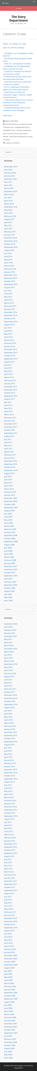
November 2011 (10, 427)
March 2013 (9, 377)
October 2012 (9, 393)
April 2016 (8, 262)
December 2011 (10, 424)
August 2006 (9, 591)
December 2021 (10, 179)
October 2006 (9, 588)
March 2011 (9, 452)
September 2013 (11, 359)
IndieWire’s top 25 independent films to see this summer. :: (16, 69)
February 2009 (10, 529)
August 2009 (9, 510)
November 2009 (10, 501)
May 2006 (8, 597)
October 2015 (9, 281)
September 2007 (11, 576)
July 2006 (8, 594)
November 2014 (10, 315)
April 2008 (8, 554)
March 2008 (9, 557)
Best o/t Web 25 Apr (14, 44)
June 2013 (8, 368)
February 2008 (10, 560)
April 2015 (8, 300)
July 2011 (8, 439)
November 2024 (10, 166)
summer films (12, 133)
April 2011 (8, 448)
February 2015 (10, 306)
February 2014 (10, 343)
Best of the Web (11, 121)
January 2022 (9, 176)
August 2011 (9, 436)
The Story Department (18, 18)
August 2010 (9, 473)
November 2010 (10, 464)
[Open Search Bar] (34, 1)
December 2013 (10, 349)
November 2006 (10, 585)
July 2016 (8, 253)
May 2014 (8, 334)
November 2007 (10, 569)
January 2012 (9, 421)
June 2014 (8, 331)
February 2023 (10, 173)
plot (4, 133)
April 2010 (8, 486)
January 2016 (9, 272)
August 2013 (9, 362)
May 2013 (8, 371)
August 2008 (9, 545)
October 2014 (9, 318)
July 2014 (8, 328)
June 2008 (8, 551)
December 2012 (10, 386)
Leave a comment (12, 143)
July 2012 (8, 402)
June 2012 (8, 405)
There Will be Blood (17, 136)
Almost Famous (11, 124)
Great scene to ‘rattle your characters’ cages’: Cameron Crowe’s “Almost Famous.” (17, 94)
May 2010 (8, 483)
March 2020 (9, 194)
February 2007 (10, 582)
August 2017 (9, 219)
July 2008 (8, 548)
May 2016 (8, 259)
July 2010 (8, 476)
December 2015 (10, 275)
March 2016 (9, 266)
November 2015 (10, 278)
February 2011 (10, 455)
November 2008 (10, 535)
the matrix (23, 133)
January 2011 (9, 458)
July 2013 (8, 365)
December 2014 (10, 312)
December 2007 (10, 566)
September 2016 (11, 247)
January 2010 (9, 495)
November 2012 (10, 390)
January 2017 (9, 235)
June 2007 (8, 579)
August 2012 (9, 399)
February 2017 (10, 231)
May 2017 (8, 225)
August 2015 (9, 287)
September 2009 (11, 507)
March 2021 (9, 188)
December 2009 (10, 498)
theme (5, 136)
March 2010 (9, 489)
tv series (6, 139)
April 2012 (8, 411)
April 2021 (8, 185)
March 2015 (9, 303)
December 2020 (10, 191)
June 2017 (8, 222)
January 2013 (9, 383)
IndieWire (7, 130)
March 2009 (9, 526)
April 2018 (8, 213)
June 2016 (8, 256)
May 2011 (8, 445)
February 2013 (10, 380)
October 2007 (9, 572)
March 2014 (9, 340)
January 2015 (9, 309)
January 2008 (9, 563)
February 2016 (10, 269)
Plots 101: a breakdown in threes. (17, 63)
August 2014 (9, 324)
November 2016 (10, 241)
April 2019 (8, 200)
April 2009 (8, 523)
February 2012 (10, 417)
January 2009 (9, 532)
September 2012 (11, 396)
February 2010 (10, 492)
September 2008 (11, 541)
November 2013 (10, 352)
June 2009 (8, 517)
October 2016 (9, 244)
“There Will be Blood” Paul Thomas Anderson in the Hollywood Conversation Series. (18, 102)
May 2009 (8, 520)
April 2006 (8, 600)
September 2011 (11, 433)
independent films (22, 127)
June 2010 (8, 479)
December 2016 (10, 238)
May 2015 (8, 297)
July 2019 (8, 197)
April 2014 (8, 337)
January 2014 (9, 346)
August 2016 (9, 250)
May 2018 (8, 210)
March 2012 (9, 414)
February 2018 (10, 216)
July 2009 (8, 514)
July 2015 (8, 290)
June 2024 (8, 169)
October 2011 (9, 430)
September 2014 (11, 321)
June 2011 (8, 442)
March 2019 (9, 204)
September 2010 (11, 470)
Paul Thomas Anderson (21, 130)
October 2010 (9, 467)
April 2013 (8, 374)
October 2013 (9, 355)
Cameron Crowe (25, 124)
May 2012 (8, 408)
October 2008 (9, 538)
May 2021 (8, 182)
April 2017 (8, 228)
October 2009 (9, 504)
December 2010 (10, 461)
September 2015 (11, 284)
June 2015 (8, 293)
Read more (7, 115)
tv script (29, 136)
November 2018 (10, 207)
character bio (8, 127)
